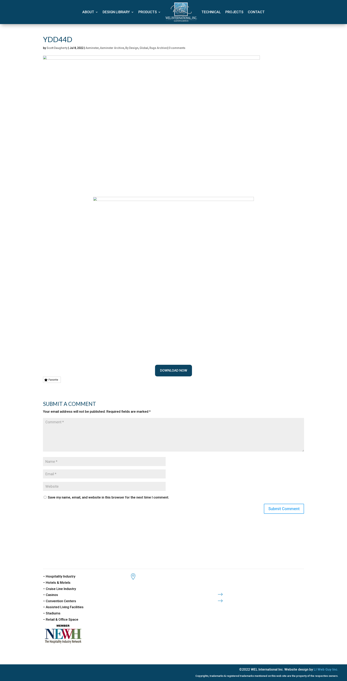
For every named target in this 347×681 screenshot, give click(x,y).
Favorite (53, 379)
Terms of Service (243, 599)
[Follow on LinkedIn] (236, 607)
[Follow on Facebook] (220, 607)
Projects (234, 12)
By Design (131, 48)
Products (147, 12)
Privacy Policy (241, 593)
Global (144, 48)
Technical (211, 12)
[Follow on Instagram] (244, 607)
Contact (256, 12)
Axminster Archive (112, 48)
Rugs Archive (158, 48)
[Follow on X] (228, 607)
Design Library (116, 12)
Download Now (173, 370)
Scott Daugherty (57, 48)
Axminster (92, 48)
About (88, 12)
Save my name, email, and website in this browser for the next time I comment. (108, 497)
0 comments (177, 48)
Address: (148, 575)
